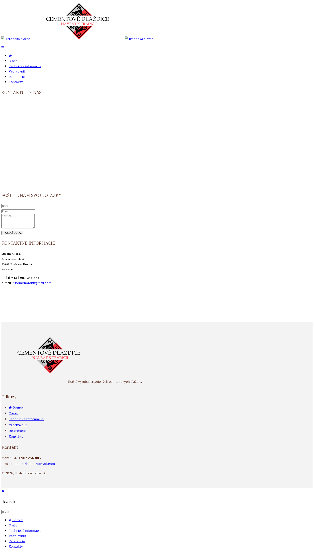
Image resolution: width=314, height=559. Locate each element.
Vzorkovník (17, 71)
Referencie (17, 76)
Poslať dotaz (12, 233)
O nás (13, 61)
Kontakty (16, 82)
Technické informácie (25, 66)
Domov (18, 407)
